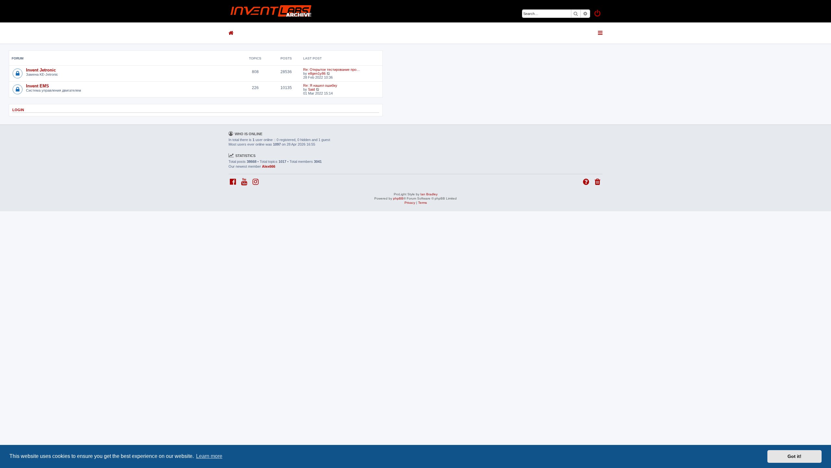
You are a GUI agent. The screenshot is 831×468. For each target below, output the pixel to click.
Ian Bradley (429, 194)
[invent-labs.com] (271, 11)
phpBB (398, 198)
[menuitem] (597, 14)
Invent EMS (37, 86)
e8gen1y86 (317, 73)
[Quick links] (600, 33)
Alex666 (268, 166)
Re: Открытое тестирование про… (331, 70)
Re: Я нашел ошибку (320, 85)
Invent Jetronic (41, 70)
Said (311, 89)
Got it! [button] (794, 456)
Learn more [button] (209, 456)
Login (18, 110)
